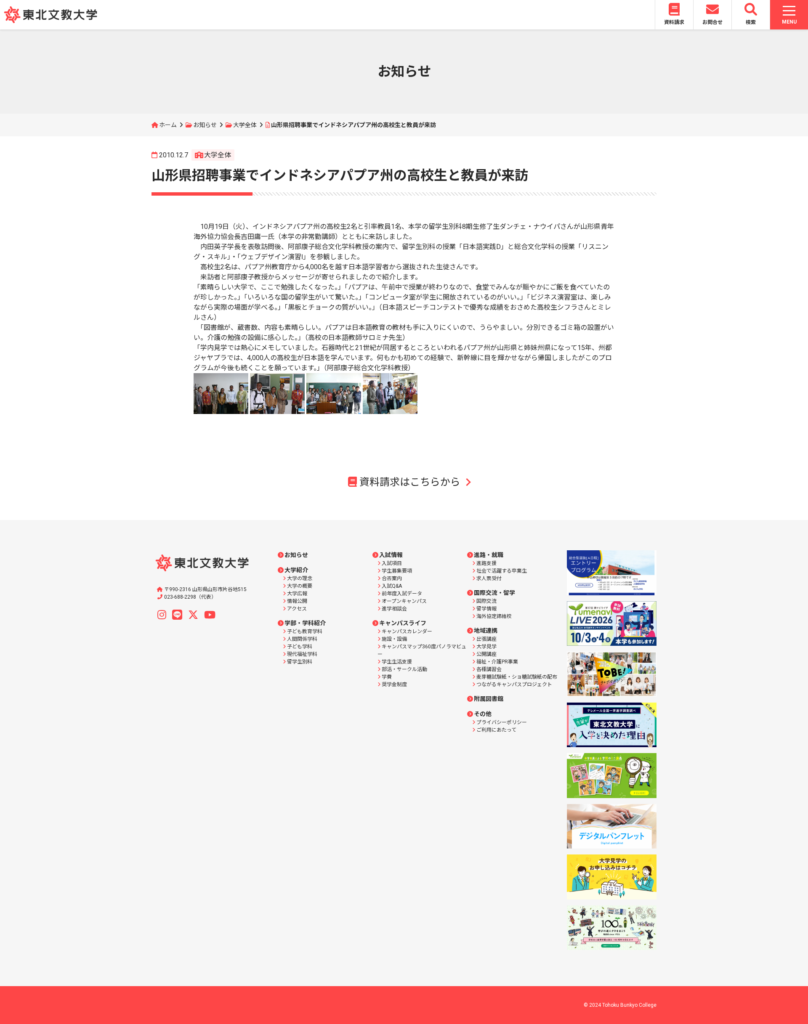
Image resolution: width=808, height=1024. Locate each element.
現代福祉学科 (302, 654)
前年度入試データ (402, 594)
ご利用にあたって (496, 730)
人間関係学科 (302, 639)
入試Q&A (392, 586)
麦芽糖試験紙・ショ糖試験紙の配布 (516, 677)
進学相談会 (394, 609)
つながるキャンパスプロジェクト (514, 684)
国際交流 (486, 601)
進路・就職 (488, 555)
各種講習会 (489, 669)
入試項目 (392, 563)
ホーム (168, 125)
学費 (387, 677)
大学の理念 (299, 578)
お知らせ (205, 125)
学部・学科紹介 (305, 623)
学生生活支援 (397, 662)
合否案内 (392, 578)
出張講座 (486, 639)
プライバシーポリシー (501, 722)
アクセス (297, 609)
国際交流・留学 (494, 592)
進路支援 (486, 563)
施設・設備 (394, 639)
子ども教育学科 (304, 631)
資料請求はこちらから (409, 482)
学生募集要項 (397, 571)
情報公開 (297, 601)
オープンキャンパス (404, 601)
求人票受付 (489, 578)
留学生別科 (299, 662)
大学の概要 (299, 586)
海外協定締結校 (494, 616)
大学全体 (245, 125)
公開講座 (486, 654)
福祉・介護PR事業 (497, 662)
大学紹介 (296, 570)
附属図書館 (488, 698)
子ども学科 (299, 647)
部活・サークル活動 (404, 669)
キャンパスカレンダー (407, 631)
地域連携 (485, 630)
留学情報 (486, 609)
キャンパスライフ (402, 623)
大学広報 (297, 594)
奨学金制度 (394, 684)
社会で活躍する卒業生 (501, 571)
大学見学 (486, 647)
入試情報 (391, 555)
